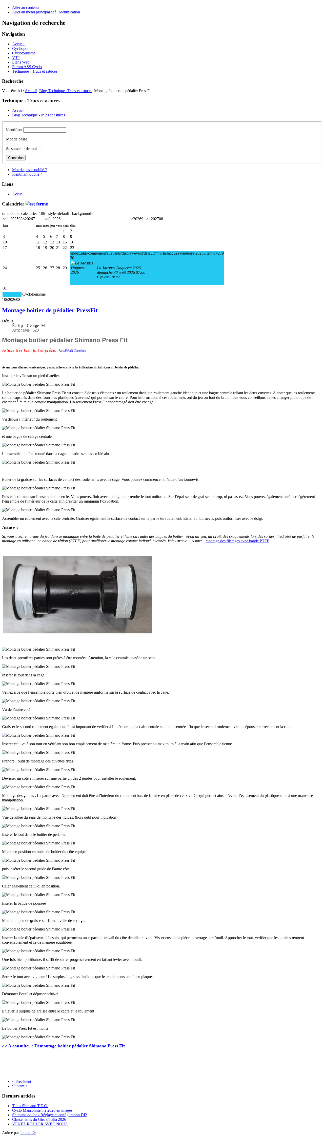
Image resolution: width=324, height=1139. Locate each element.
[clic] (37, 203)
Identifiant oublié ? (27, 174)
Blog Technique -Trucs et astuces (65, 91)
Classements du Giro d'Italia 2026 (39, 1119)
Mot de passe (16, 139)
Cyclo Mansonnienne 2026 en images (42, 1110)
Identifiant (14, 130)
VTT (16, 57)
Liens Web (20, 62)
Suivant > (20, 1086)
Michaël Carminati (74, 351)
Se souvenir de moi (21, 149)
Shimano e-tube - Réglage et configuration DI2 (49, 1115)
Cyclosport (21, 48)
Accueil (18, 44)
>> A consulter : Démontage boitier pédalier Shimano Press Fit (63, 1045)
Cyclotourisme (23, 53)
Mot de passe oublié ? (29, 170)
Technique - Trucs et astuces (34, 71)
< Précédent (21, 1081)
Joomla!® (28, 1132)
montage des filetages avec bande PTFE (237, 541)
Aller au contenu (25, 7)
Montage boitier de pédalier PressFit (50, 310)
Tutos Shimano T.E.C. (30, 1106)
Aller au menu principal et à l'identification (46, 12)
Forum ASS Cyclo (27, 67)
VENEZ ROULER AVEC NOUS (40, 1124)
